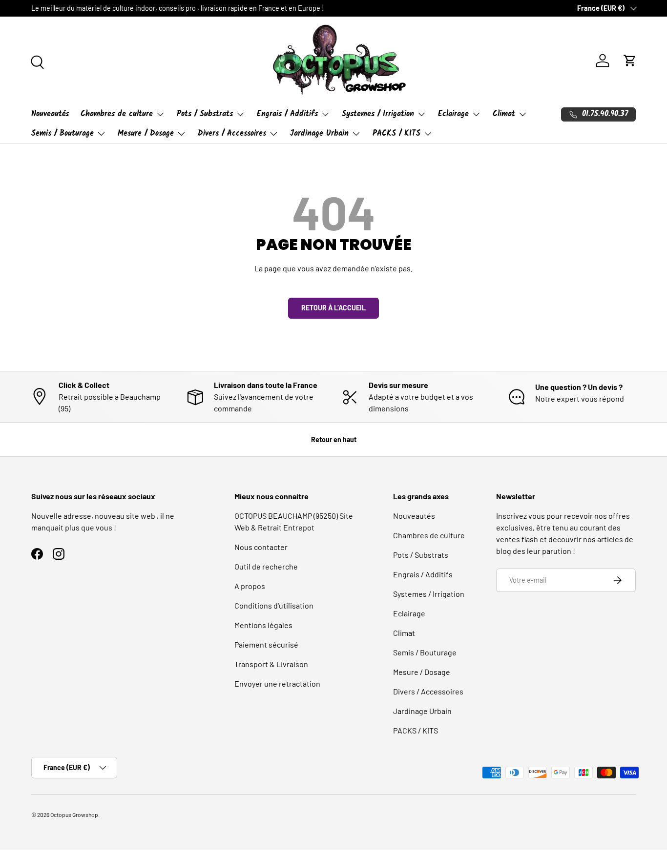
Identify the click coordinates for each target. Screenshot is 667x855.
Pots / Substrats (205, 114)
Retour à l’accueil (333, 308)
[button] (630, 60)
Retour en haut (333, 439)
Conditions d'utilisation (273, 605)
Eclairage (453, 114)
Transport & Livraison (271, 664)
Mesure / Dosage (146, 133)
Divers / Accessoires (232, 133)
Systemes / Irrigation (378, 114)
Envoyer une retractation (277, 683)
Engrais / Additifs (287, 114)
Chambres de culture (117, 114)
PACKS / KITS (396, 133)
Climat (504, 114)
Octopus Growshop (74, 814)
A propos (249, 585)
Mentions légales (263, 625)
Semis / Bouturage (62, 133)
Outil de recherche (266, 566)
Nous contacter (261, 546)
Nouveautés (50, 114)
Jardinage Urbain (319, 133)
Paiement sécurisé (266, 644)
